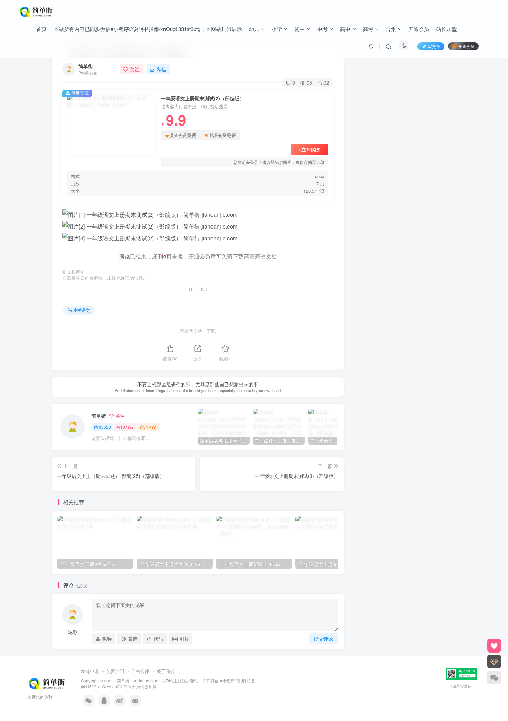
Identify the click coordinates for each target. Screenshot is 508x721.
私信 (161, 69)
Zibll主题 (174, 680)
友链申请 (90, 671)
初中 (299, 29)
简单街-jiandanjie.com (137, 680)
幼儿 (254, 29)
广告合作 (140, 671)
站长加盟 (446, 29)
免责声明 (115, 671)
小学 (277, 29)
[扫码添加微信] (494, 677)
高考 (368, 29)
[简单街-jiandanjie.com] (36, 10)
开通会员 (418, 29)
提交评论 (323, 638)
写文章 (434, 46)
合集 (391, 29)
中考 (322, 29)
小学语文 (81, 310)
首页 (41, 29)
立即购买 (311, 149)
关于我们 (166, 671)
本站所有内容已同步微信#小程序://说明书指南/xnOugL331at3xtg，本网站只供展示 (148, 29)
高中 (345, 29)
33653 (105, 427)
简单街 (85, 66)
